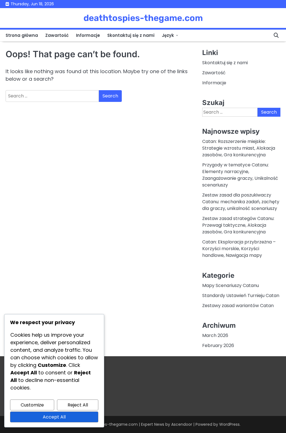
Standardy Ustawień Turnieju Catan (240, 295)
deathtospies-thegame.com (143, 18)
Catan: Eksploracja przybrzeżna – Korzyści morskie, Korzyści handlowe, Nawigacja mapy (239, 249)
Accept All (54, 417)
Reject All (78, 405)
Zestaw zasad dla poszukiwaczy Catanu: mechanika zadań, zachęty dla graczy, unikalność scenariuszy (240, 202)
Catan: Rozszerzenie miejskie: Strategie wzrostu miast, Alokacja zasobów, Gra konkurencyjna (238, 148)
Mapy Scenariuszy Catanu (230, 285)
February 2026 (218, 345)
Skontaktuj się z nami (130, 35)
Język (168, 35)
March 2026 (215, 335)
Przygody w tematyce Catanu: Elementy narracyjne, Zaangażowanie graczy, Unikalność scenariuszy (240, 175)
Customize (32, 405)
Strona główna (22, 35)
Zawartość (57, 35)
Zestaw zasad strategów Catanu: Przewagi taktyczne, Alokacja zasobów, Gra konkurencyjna (238, 225)
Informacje (88, 35)
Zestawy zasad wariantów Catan (238, 305)
